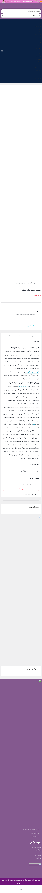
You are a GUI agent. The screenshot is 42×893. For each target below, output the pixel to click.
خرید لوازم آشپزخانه (38, 36)
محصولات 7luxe (38, 28)
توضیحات (31, 335)
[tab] (31, 335)
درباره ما (38, 48)
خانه (40, 21)
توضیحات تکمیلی (21, 335)
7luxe (20, 386)
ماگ (40, 32)
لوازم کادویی (39, 41)
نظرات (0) (11, 335)
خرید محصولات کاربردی (32, 372)
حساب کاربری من (35, 847)
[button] (38, 51)
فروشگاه (38, 23)
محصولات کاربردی (33, 283)
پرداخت (38, 850)
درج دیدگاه (21, 489)
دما (34, 424)
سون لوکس (25, 386)
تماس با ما (38, 45)
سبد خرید (37, 852)
